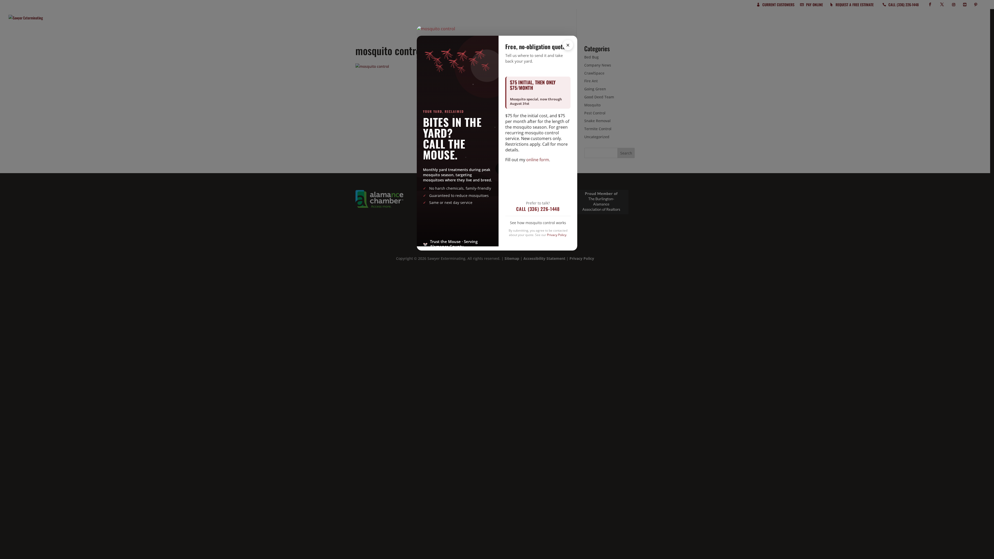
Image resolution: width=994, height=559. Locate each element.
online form (537, 160)
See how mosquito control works (538, 222)
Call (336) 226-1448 (538, 208)
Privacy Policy (556, 235)
